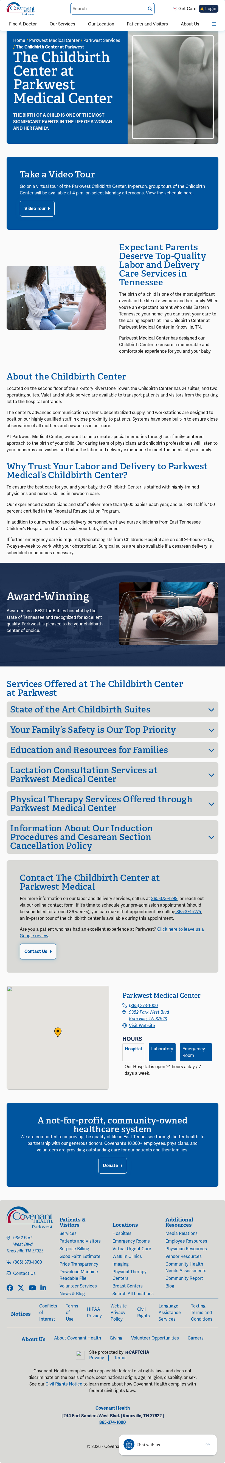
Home (19, 40)
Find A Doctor (23, 24)
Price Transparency (79, 1264)
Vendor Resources (183, 1256)
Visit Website (142, 1025)
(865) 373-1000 (143, 1005)
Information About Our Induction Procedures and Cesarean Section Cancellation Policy (81, 837)
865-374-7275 (188, 912)
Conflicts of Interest (48, 1312)
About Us (190, 24)
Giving (116, 1338)
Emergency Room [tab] (193, 1052)
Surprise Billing (74, 1249)
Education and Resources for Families (89, 750)
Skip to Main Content (4, 4)
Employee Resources (186, 1241)
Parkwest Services (101, 40)
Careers (196, 1338)
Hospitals (122, 1233)
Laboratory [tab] (162, 1049)
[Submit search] (150, 8)
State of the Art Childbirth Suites (80, 709)
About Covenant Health (77, 1338)
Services (68, 1233)
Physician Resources (186, 1249)
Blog (169, 1286)
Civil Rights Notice (64, 1384)
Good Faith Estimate (80, 1256)
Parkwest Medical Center (54, 40)
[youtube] (32, 1288)
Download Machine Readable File (79, 1275)
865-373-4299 (164, 898)
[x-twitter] (21, 1288)
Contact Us (35, 951)
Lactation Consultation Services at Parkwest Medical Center (84, 774)
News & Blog (72, 1294)
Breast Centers (128, 1286)
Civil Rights (143, 1313)
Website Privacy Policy (119, 1312)
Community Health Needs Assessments (185, 1267)
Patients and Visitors (147, 24)
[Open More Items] (214, 24)
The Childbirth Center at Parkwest (50, 47)
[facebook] (10, 1288)
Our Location (101, 24)
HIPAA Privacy (94, 1313)
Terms (120, 1358)
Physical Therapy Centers (130, 1275)
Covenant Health (112, 1408)
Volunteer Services (78, 1286)
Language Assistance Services (170, 1312)
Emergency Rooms (131, 1241)
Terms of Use (72, 1312)
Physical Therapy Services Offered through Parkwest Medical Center (101, 804)
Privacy (96, 1358)
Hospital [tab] (133, 1049)
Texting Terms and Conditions (201, 1312)
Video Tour (35, 208)
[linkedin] (43, 1288)
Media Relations (181, 1233)
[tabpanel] (167, 1072)
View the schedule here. (170, 193)
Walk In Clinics (127, 1256)
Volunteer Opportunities (155, 1338)
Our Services (62, 24)
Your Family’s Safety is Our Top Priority (93, 729)
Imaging (121, 1264)
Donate (110, 1165)
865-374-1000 (112, 1422)
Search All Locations (133, 1294)
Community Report (184, 1278)
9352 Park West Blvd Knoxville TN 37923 (25, 1244)
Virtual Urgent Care (132, 1249)
